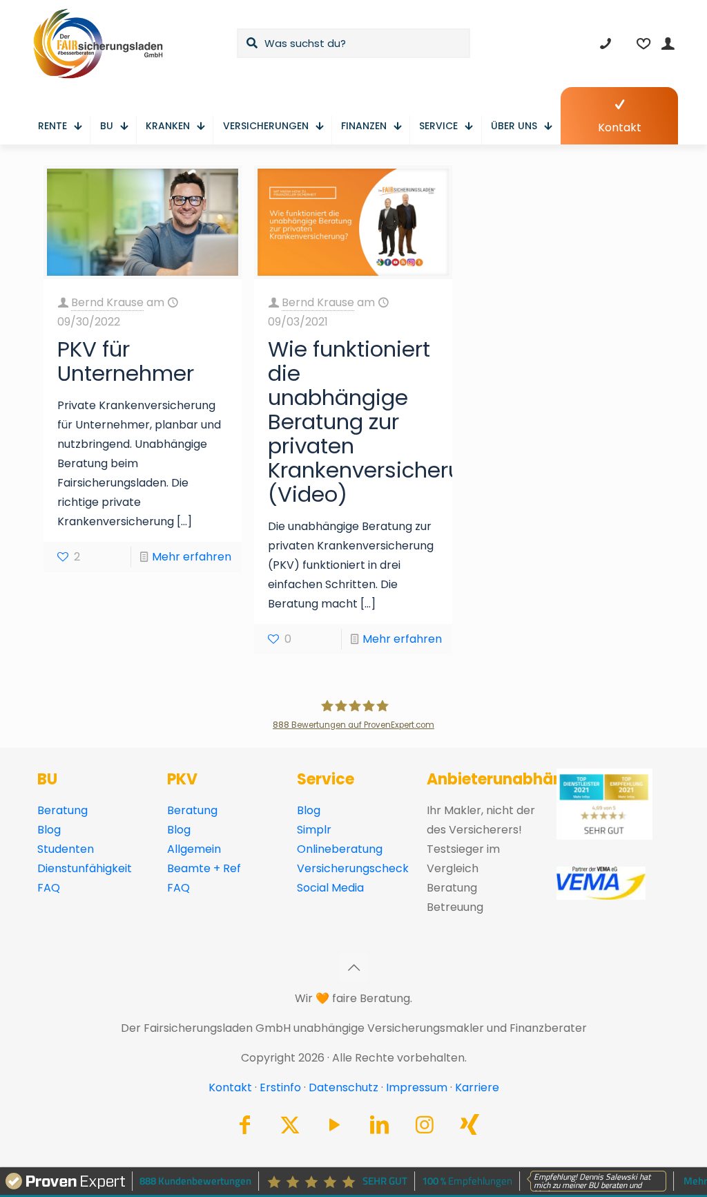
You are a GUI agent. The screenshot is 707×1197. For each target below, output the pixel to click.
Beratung (62, 810)
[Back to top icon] (353, 967)
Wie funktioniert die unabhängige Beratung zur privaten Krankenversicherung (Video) (378, 421)
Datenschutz (343, 1087)
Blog (49, 830)
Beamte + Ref (204, 868)
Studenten (65, 849)
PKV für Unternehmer (125, 361)
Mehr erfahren (191, 557)
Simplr (314, 830)
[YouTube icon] (335, 1128)
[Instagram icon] (424, 1128)
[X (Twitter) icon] (290, 1128)
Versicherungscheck (353, 868)
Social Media (330, 888)
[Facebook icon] (245, 1128)
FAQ (48, 888)
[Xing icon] (469, 1128)
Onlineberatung (339, 849)
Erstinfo (280, 1087)
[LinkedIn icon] (379, 1128)
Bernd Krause (107, 302)
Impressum (416, 1087)
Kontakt (230, 1087)
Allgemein (194, 849)
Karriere (477, 1087)
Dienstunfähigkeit (84, 868)
